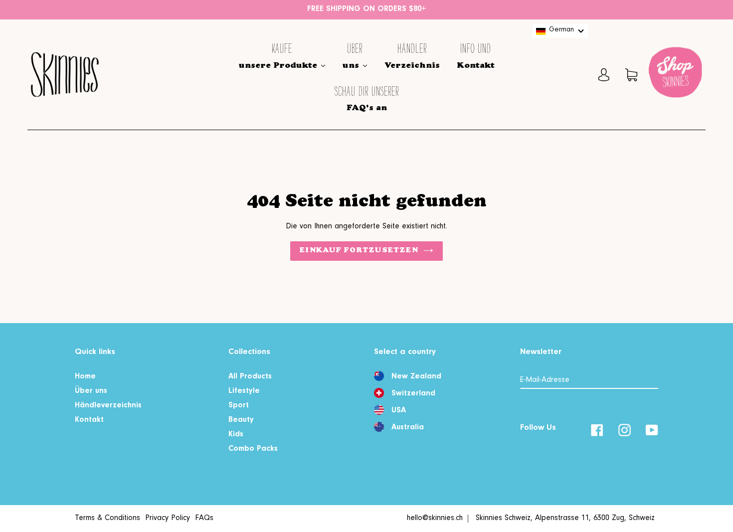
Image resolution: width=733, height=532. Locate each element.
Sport (238, 406)
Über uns (91, 391)
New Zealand (416, 377)
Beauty (241, 420)
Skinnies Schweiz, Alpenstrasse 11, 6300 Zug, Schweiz (565, 519)
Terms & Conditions (107, 519)
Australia (407, 428)
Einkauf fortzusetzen (359, 250)
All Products (250, 377)
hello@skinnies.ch (435, 519)
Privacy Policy (167, 519)
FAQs (204, 519)
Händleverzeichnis (108, 406)
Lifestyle (244, 391)
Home (85, 377)
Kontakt (89, 420)
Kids (235, 435)
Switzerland (413, 394)
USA (398, 411)
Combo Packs (253, 449)
